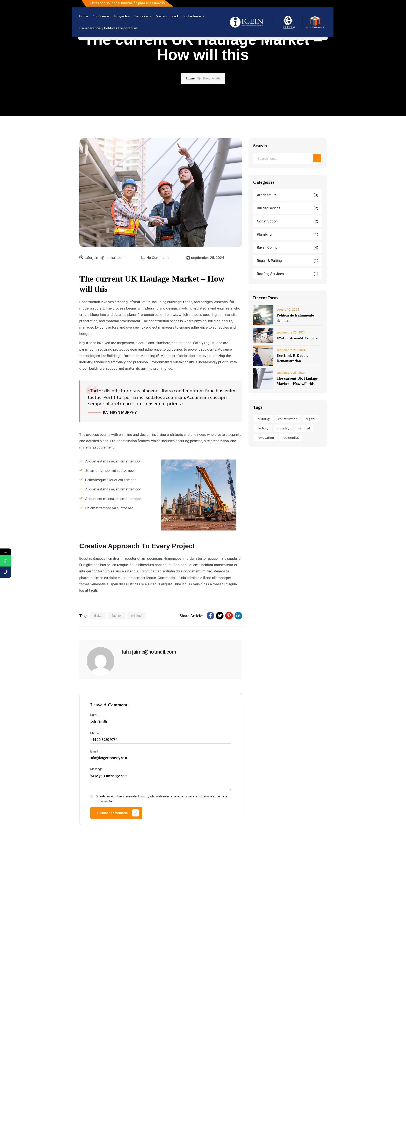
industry (283, 428)
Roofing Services (288, 273)
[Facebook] (210, 615)
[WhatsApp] (5, 560)
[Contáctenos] (5, 572)
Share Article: (191, 615)
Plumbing (288, 234)
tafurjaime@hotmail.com (105, 257)
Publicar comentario (112, 813)
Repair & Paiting (288, 260)
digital (98, 615)
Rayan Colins (288, 247)
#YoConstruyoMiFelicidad (298, 338)
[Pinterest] (229, 615)
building (263, 419)
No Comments (158, 258)
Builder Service (288, 208)
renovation (265, 437)
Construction (288, 221)
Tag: (83, 615)
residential (290, 437)
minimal (136, 615)
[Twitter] (220, 615)
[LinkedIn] (238, 615)
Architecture (288, 195)
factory (117, 615)
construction (287, 419)
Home (190, 78)
